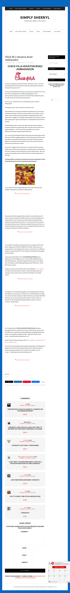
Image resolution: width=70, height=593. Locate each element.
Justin (26, 507)
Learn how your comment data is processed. (30, 577)
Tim (26, 404)
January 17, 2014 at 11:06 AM (27, 458)
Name (24, 548)
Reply (25, 414)
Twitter (41, 340)
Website (29, 340)
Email (24, 555)
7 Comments (31, 62)
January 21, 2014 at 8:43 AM (27, 405)
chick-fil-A (28, 385)
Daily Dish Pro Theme (28, 586)
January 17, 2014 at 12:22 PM (27, 441)
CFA (24, 385)
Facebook (35, 340)
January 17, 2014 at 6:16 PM (27, 423)
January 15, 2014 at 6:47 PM (27, 509)
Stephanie (26, 440)
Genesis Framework (41, 586)
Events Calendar (39, 269)
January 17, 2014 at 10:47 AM (27, 476)
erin (26, 491)
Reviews (18, 385)
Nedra (26, 474)
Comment (25, 531)
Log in (55, 586)
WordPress (50, 586)
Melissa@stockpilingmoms (26, 456)
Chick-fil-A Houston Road (38, 385)
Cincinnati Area (11, 385)
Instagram (14, 342)
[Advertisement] (35, 45)
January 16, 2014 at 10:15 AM (27, 492)
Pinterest (7, 342)
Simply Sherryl (35, 17)
